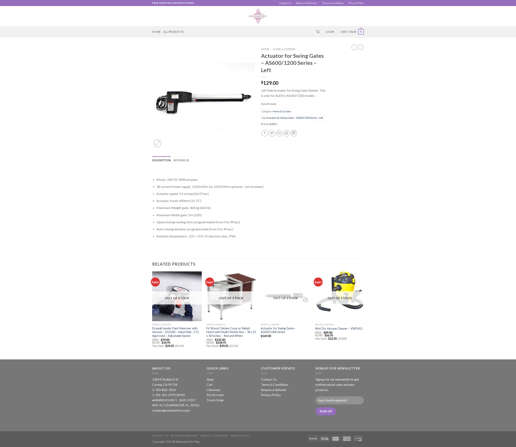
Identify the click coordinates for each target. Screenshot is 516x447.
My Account (215, 395)
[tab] (161, 160)
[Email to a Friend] (279, 133)
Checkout (213, 390)
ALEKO (273, 124)
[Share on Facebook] (264, 133)
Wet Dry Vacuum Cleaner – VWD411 (339, 328)
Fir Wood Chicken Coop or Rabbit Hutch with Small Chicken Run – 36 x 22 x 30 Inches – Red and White (231, 332)
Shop (210, 379)
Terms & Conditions (332, 3)
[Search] (317, 32)
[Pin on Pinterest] (286, 133)
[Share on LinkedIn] (293, 133)
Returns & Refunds (306, 3)
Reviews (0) (181, 160)
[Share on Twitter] (272, 133)
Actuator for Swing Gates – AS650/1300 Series (278, 330)
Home (156, 31)
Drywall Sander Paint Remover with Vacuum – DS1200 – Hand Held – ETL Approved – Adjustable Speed (175, 332)
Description (161, 160)
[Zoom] (157, 143)
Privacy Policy (356, 3)
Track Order (215, 400)
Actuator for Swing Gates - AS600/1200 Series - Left (294, 117)
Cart (210, 384)
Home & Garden (284, 49)
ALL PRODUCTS (173, 31)
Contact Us (285, 3)
